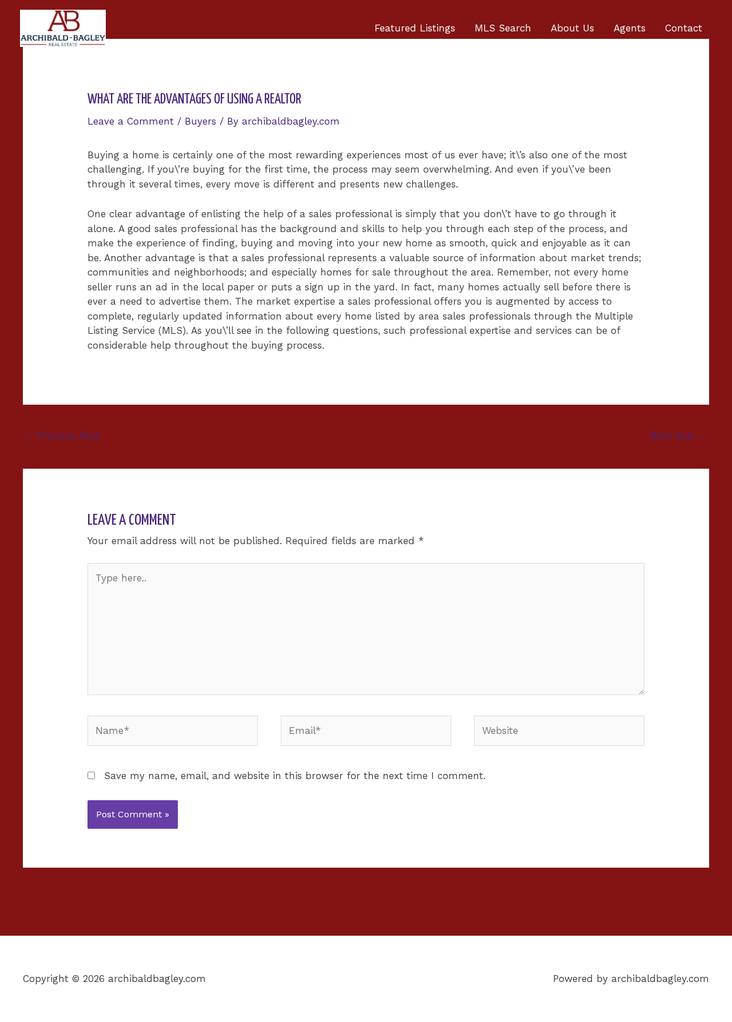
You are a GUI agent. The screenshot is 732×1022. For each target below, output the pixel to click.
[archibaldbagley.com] (63, 27)
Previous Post (62, 435)
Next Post (679, 435)
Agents (630, 28)
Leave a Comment (130, 121)
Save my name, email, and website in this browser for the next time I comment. (295, 775)
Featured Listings (415, 28)
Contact (683, 28)
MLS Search (503, 28)
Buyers (200, 121)
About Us (572, 28)
